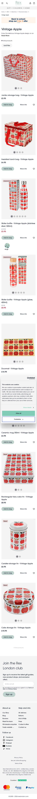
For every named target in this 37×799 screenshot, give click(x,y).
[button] (6, 3)
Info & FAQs (22, 718)
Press (20, 721)
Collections (14, 12)
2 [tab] (18, 88)
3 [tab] (21, 88)
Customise (17, 419)
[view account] (30, 3)
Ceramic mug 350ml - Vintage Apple (17, 432)
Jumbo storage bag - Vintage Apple (17, 95)
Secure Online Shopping (18, 760)
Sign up (9, 694)
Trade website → (8, 727)
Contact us (22, 727)
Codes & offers (23, 724)
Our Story (6, 713)
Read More (5, 35)
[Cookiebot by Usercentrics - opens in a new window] (27, 378)
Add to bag (8, 105)
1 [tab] (16, 88)
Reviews (5, 718)
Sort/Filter (7, 45)
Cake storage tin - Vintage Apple (16, 627)
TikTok (8, 749)
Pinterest (9, 743)
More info (23, 105)
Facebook (9, 737)
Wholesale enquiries (10, 724)
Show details (27, 407)
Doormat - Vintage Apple (12, 368)
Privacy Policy (12, 689)
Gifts (8, 12)
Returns (21, 715)
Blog (4, 715)
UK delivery (22, 713)
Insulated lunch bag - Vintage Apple (17, 159)
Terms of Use (18, 763)
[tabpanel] (18, 67)
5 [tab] (22, 216)
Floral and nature (23, 12)
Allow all (18, 413)
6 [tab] (25, 216)
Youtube (9, 746)
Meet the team (8, 721)
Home (3, 12)
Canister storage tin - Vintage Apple (17, 563)
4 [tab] (22, 152)
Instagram (9, 740)
